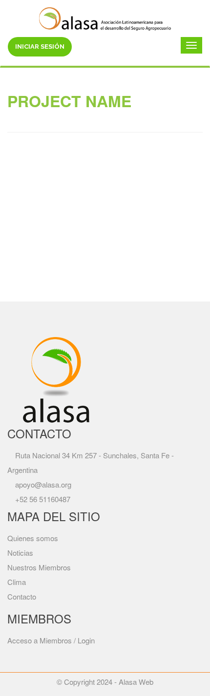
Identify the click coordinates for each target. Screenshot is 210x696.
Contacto (21, 596)
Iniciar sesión (39, 46)
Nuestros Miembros (39, 567)
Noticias (20, 552)
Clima (16, 582)
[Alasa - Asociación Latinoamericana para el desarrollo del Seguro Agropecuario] (105, 17)
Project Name (69, 101)
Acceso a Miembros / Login (51, 640)
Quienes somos (32, 538)
